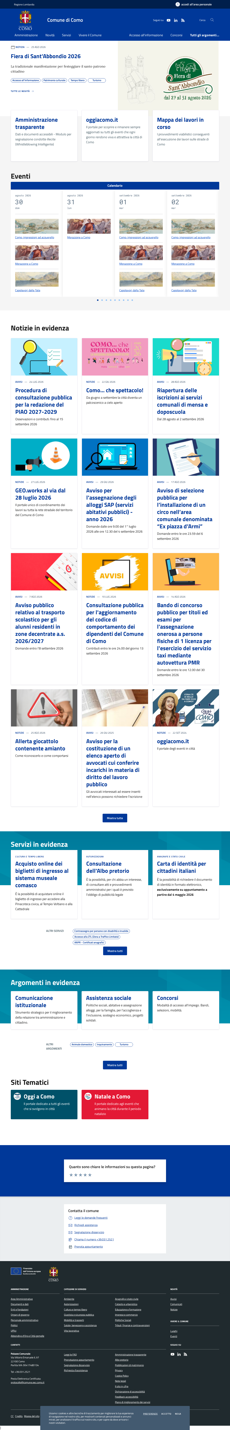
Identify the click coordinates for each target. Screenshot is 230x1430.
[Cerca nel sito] (212, 20)
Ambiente (69, 1299)
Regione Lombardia (24, 4)
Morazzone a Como (26, 264)
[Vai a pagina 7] (123, 300)
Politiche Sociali (123, 1320)
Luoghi (173, 1331)
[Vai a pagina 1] (97, 300)
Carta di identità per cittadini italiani (181, 867)
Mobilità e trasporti (74, 1320)
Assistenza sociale (108, 997)
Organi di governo (20, 1315)
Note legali (120, 1381)
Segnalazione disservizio (77, 1365)
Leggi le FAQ (70, 1355)
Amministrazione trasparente (130, 1355)
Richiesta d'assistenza (76, 1370)
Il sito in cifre (121, 1386)
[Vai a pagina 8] (128, 300)
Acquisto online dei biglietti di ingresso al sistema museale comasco (42, 874)
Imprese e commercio (126, 1315)
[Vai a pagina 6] (119, 300)
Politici (14, 1325)
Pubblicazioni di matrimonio (129, 1365)
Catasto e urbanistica (126, 1304)
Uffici (13, 1331)
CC (12, 1416)
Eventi (173, 1336)
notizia (20, 47)
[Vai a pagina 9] (132, 300)
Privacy (119, 1370)
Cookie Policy (122, 1376)
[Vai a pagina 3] (106, 300)
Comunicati (176, 1304)
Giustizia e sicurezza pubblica (79, 1315)
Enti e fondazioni (19, 1310)
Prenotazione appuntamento (79, 1360)
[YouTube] (172, 1354)
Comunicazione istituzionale (34, 1001)
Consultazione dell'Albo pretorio (107, 867)
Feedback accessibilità (126, 1397)
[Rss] (185, 1354)
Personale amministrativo (24, 1320)
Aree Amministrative (22, 1299)
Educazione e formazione (128, 1310)
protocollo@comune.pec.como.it (27, 1382)
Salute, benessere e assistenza (80, 1325)
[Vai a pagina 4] (110, 300)
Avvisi (18, 382)
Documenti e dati (20, 1304)
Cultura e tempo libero (29, 856)
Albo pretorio (121, 1360)
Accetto (166, 1414)
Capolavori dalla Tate (27, 290)
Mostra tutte (115, 818)
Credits (19, 1416)
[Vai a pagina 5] (115, 300)
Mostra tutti (115, 951)
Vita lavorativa (71, 1331)
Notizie (90, 382)
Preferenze (150, 1414)
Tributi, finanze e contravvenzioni (132, 1325)
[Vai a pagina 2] (102, 300)
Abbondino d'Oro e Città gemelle (27, 1336)
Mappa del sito (31, 1416)
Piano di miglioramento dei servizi (132, 1402)
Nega (178, 1414)
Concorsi (176, 35)
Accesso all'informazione (146, 35)
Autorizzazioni (95, 856)
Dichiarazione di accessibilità (130, 1392)
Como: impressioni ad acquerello (34, 237)
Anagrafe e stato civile (171, 856)
